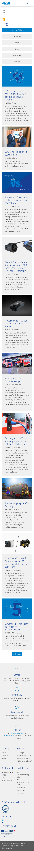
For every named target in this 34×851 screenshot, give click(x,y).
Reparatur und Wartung (24, 758)
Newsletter (5, 756)
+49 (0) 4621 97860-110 (17, 733)
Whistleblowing (22, 787)
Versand (19, 764)
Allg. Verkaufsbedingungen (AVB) (24, 782)
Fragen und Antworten (24, 756)
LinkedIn (4, 758)
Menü (30, 3)
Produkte (17, 62)
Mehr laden (17, 654)
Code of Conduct (7, 781)
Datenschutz (21, 790)
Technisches (17, 55)
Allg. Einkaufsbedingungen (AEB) (23, 774)
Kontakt (4, 753)
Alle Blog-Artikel (17, 30)
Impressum (20, 793)
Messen (17, 49)
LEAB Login (20, 753)
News (17, 43)
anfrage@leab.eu (8, 736)
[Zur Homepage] (6, 3)
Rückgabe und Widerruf (24, 761)
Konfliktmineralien (7, 772)
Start (4, 10)
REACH (4, 775)
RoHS (3, 778)
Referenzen (17, 36)
